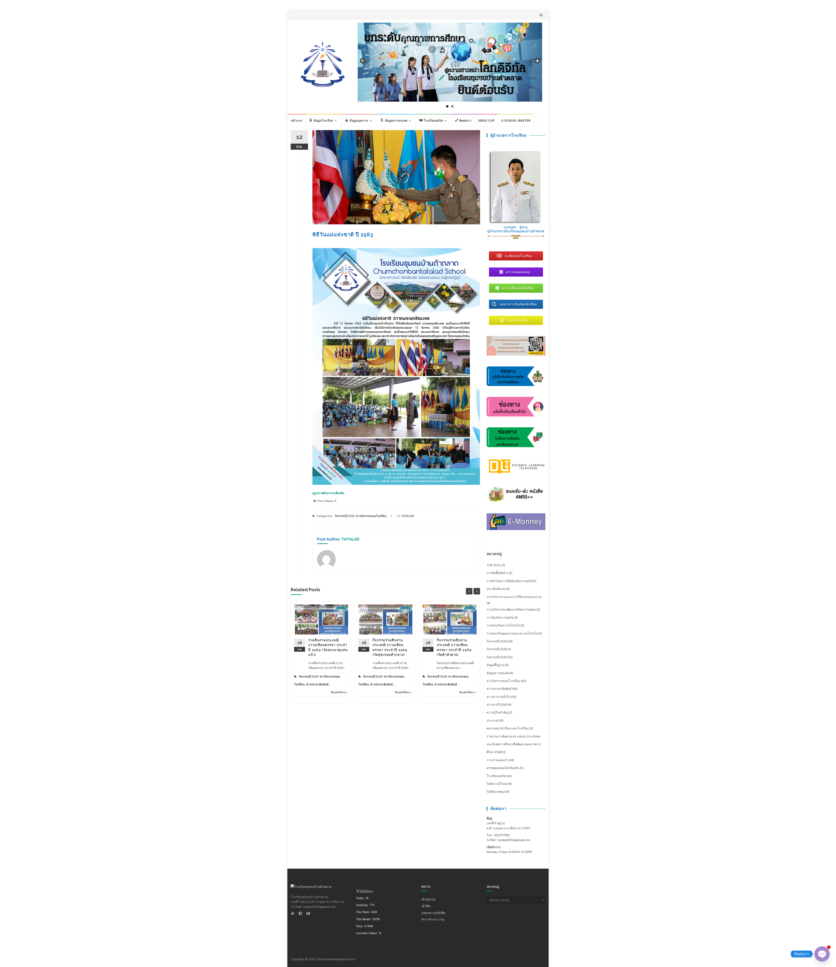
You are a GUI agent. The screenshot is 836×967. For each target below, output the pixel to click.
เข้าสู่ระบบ (428, 899)
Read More (338, 692)
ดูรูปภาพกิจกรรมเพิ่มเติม (328, 493)
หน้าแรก (296, 120)
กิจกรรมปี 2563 (345, 516)
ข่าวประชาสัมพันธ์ (317, 684)
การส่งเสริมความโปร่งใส (503, 625)
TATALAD (407, 516)
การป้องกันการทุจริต (500, 617)
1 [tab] (447, 106)
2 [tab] (452, 106)
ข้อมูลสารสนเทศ (498, 673)
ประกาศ (492, 720)
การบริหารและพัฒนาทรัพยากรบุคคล (511, 609)
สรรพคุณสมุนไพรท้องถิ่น (503, 768)
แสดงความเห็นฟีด (433, 913)
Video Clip (486, 120)
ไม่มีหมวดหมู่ (495, 791)
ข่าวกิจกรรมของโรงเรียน (371, 516)
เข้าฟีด (425, 906)
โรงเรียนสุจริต (496, 776)
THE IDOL (494, 565)
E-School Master (515, 120)
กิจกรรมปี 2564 (497, 649)
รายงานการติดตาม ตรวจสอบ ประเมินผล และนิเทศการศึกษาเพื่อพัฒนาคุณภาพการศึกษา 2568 (514, 744)
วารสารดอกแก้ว (497, 760)
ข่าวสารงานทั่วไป (498, 696)
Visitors (364, 891)
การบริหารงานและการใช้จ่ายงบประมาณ (514, 597)
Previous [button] (363, 61)
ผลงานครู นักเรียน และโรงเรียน (508, 728)
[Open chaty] (822, 954)
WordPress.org (432, 919)
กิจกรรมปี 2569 (309, 676)
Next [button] (536, 61)
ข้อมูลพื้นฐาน (495, 665)
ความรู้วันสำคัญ (497, 712)
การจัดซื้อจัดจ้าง (497, 573)
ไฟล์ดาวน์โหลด (497, 784)
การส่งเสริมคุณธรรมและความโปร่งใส (512, 633)
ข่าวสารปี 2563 (497, 704)
